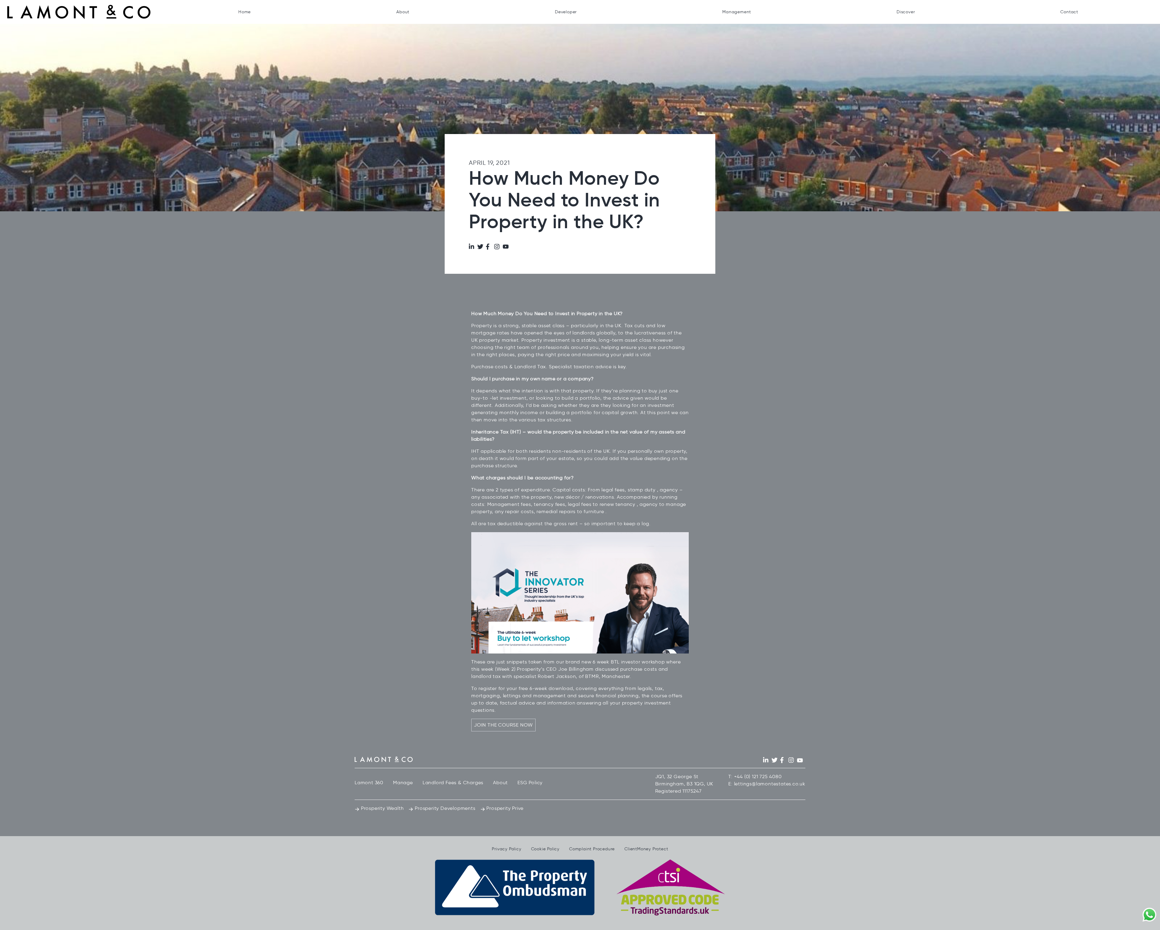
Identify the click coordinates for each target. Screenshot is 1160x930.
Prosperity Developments (444, 808)
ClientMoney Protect (646, 849)
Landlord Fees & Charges (453, 782)
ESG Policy (530, 782)
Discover (906, 11)
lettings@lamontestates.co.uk (769, 784)
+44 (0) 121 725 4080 (758, 776)
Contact (1069, 11)
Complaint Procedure (592, 849)
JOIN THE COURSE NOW (503, 725)
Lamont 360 (369, 782)
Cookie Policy (545, 849)
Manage (403, 782)
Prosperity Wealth (381, 808)
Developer (566, 11)
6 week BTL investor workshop (629, 662)
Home (244, 11)
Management (736, 11)
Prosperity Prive (504, 808)
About (402, 11)
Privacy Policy (506, 849)
